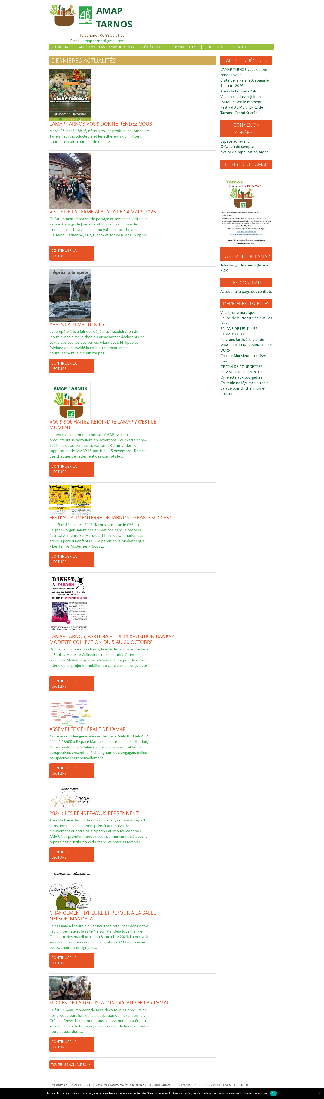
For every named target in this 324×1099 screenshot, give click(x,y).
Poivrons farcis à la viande (242, 339)
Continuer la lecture (64, 253)
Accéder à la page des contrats (246, 291)
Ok (273, 1093)
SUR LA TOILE (239, 47)
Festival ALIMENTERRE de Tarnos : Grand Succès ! (241, 110)
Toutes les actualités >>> (71, 1065)
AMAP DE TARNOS (121, 47)
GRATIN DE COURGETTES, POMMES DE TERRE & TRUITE (244, 369)
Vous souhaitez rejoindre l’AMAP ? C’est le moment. (241, 99)
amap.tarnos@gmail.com (103, 40)
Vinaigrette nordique (237, 312)
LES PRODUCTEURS (183, 47)
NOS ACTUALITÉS (63, 47)
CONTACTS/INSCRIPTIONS (215, 1085)
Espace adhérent (234, 141)
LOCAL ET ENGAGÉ (80, 1085)
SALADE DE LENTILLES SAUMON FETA (238, 331)
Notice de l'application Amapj (245, 151)
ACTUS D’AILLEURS (92, 47)
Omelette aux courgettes (241, 377)
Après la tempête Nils (238, 91)
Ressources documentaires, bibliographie (120, 1085)
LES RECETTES (213, 47)
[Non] (319, 1093)
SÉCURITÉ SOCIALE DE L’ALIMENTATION (173, 1085)
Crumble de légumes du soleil (245, 382)
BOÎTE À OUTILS (152, 47)
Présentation (59, 1085)
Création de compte (237, 146)
